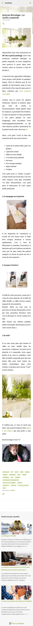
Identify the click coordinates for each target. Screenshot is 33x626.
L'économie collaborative (11, 480)
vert (4, 488)
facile (16, 472)
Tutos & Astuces (23, 485)
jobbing (17, 477)
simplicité (6, 485)
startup (13, 485)
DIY (12, 472)
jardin (24, 474)
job (12, 477)
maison (20, 482)
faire (21, 472)
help (19, 474)
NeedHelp (8, 3)
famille (27, 472)
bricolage (6, 472)
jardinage (6, 477)
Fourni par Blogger (17, 623)
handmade (12, 474)
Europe (12, 490)
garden (5, 474)
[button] (3, 24)
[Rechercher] (30, 3)
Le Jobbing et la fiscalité (8, 536)
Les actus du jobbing (9, 482)
